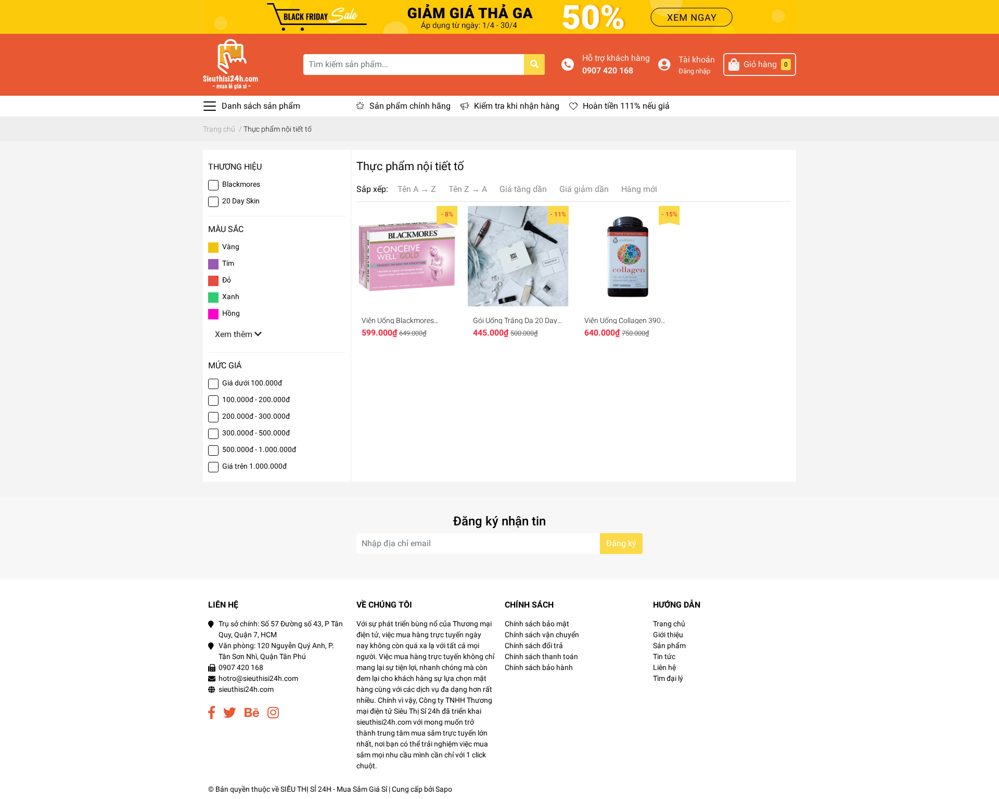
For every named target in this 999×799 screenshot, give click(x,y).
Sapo (444, 789)
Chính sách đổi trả (534, 645)
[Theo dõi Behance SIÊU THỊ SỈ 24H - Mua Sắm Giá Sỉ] (252, 712)
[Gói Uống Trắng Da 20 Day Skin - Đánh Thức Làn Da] (518, 256)
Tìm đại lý (668, 678)
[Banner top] (499, 16)
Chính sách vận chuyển (542, 634)
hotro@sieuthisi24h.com (258, 678)
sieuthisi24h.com (246, 689)
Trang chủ (669, 624)
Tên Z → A (468, 189)
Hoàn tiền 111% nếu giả (626, 106)
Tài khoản (696, 60)
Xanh (230, 296)
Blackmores (241, 184)
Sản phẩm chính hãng (410, 106)
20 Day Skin (241, 201)
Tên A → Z (417, 189)
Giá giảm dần (584, 189)
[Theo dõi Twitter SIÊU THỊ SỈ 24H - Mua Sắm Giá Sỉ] (229, 712)
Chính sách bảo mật (537, 624)
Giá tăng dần (523, 189)
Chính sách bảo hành (539, 667)
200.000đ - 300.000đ (256, 416)
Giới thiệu (668, 634)
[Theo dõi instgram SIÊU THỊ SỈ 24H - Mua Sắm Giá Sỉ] (273, 712)
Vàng (230, 246)
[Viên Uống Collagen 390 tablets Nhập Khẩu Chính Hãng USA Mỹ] (629, 256)
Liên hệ (664, 667)
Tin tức (664, 656)
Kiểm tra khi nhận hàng (516, 106)
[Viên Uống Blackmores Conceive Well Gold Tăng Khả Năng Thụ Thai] (406, 256)
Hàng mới (639, 189)
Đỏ (226, 280)
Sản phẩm (669, 645)
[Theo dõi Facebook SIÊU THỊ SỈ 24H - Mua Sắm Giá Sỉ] (211, 712)
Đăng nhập (694, 71)
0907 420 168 (607, 70)
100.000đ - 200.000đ (256, 399)
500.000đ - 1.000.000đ (259, 449)
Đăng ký (621, 543)
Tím (228, 263)
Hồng (231, 313)
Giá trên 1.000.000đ (254, 466)
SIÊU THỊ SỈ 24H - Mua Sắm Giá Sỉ (333, 789)
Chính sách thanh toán (541, 656)
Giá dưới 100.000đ (252, 383)
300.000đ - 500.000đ (256, 433)
